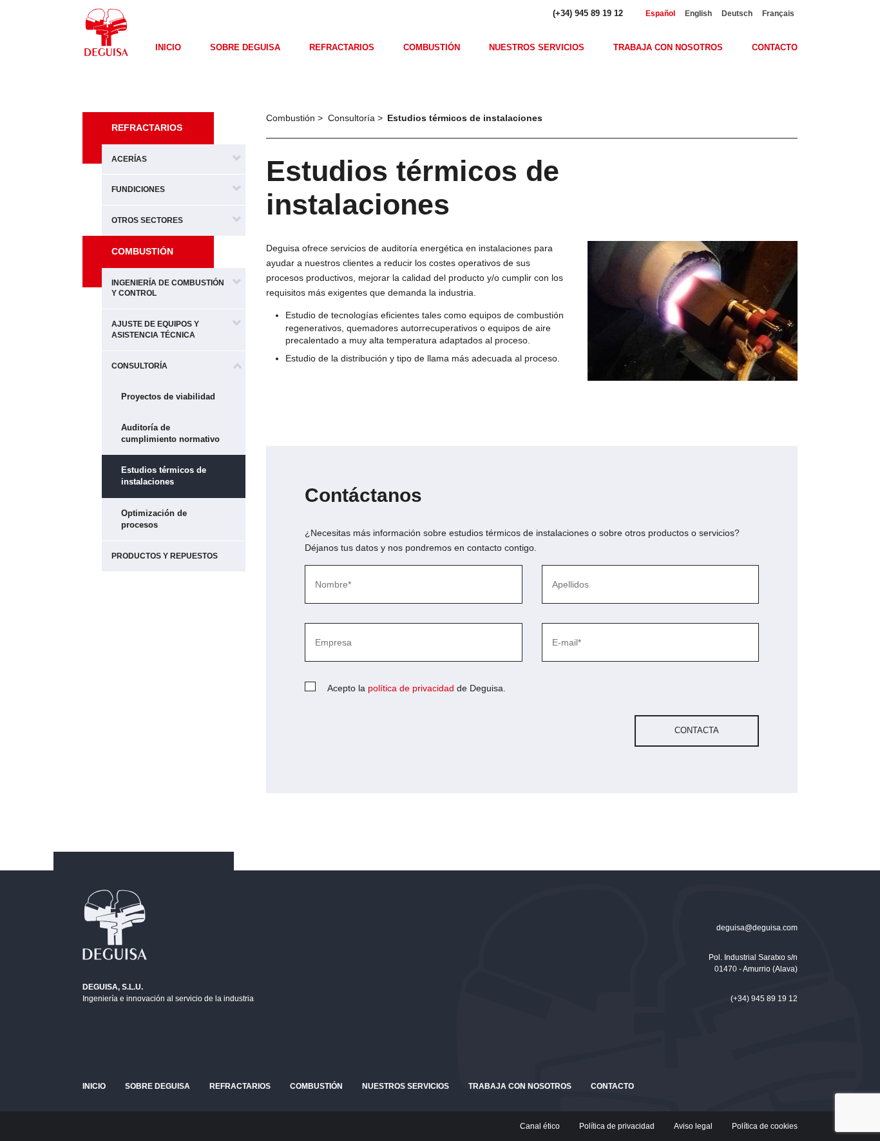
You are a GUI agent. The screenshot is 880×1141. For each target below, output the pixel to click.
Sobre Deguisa (245, 47)
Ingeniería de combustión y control (167, 288)
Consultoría (139, 365)
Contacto (775, 47)
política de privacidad (411, 688)
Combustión (431, 47)
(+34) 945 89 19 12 (588, 13)
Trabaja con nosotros (668, 47)
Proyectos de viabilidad (168, 396)
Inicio (168, 47)
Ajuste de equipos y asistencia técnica (155, 330)
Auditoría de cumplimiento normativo (170, 433)
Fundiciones (138, 189)
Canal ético (540, 1126)
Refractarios (341, 47)
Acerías (129, 159)
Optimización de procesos (154, 519)
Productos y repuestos (164, 556)
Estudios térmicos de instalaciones (163, 475)
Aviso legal (693, 1126)
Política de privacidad (617, 1126)
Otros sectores (147, 220)
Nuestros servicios (536, 47)
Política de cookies (765, 1126)
